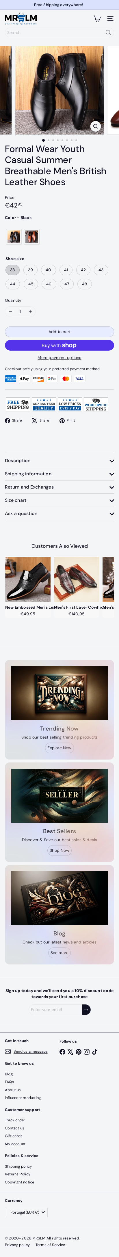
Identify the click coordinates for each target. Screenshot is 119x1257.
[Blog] (59, 898)
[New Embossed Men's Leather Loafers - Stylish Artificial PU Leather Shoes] (28, 579)
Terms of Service (50, 1244)
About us (13, 1089)
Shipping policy (18, 1166)
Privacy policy (17, 1244)
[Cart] (97, 18)
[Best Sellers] (59, 796)
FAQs (9, 1081)
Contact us (14, 1128)
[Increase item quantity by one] (30, 311)
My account (15, 1143)
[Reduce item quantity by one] (10, 311)
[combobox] (59, 32)
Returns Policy (17, 1174)
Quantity (13, 300)
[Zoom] (95, 126)
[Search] (108, 32)
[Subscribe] (86, 1009)
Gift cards (14, 1135)
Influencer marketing (23, 1097)
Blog (9, 1074)
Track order (15, 1120)
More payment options (59, 357)
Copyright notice (19, 1182)
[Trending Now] (59, 693)
